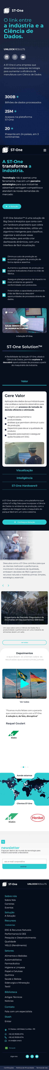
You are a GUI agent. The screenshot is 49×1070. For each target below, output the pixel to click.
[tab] (24, 382)
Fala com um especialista (18, 1011)
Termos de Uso (42, 1068)
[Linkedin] (6, 57)
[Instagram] (15, 57)
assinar (23, 866)
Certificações (9, 1068)
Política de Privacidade (25, 1068)
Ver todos (24, 702)
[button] (24, 320)
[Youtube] (23, 57)
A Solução (10, 916)
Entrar (8, 1021)
